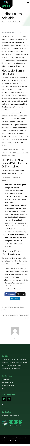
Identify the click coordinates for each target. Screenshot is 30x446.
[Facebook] (4, 399)
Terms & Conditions (15, 441)
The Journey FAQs (7, 382)
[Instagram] (9, 399)
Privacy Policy (5, 441)
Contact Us (5, 379)
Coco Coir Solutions (8, 386)
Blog (3, 389)
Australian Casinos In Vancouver (13, 150)
